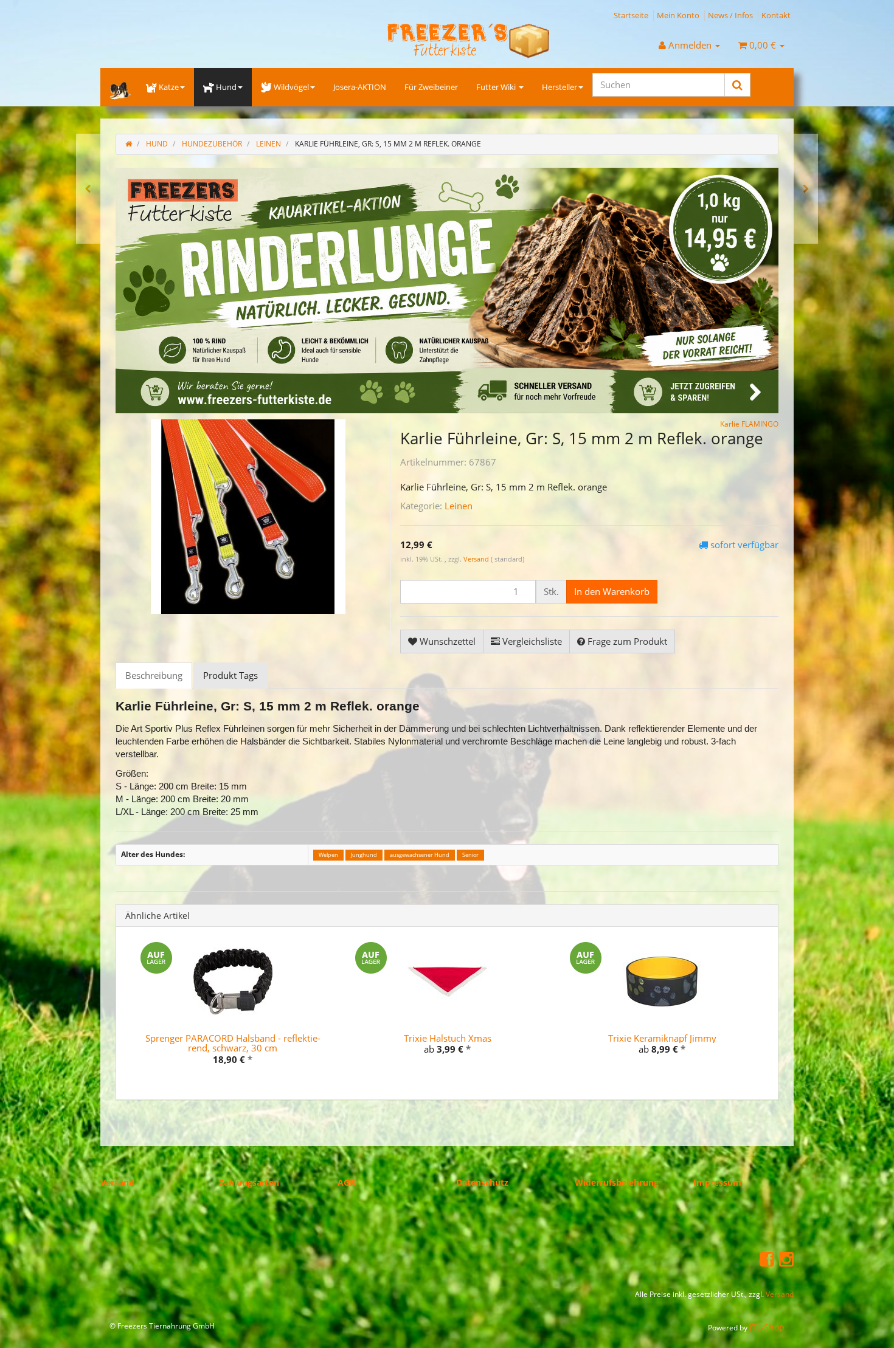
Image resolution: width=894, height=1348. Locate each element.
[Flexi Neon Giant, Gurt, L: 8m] (88, 189)
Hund (226, 86)
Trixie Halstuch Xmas (447, 1037)
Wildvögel (291, 86)
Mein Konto (678, 15)
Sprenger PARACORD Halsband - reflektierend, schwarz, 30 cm (233, 1042)
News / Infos (730, 15)
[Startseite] (128, 144)
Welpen (328, 854)
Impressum (717, 1182)
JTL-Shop (767, 1326)
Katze (169, 86)
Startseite (631, 15)
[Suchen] (737, 85)
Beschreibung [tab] (153, 675)
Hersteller (559, 86)
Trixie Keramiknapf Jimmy (662, 1037)
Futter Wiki (497, 86)
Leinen (459, 506)
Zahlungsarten (249, 1182)
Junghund (364, 854)
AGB (346, 1182)
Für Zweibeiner (431, 86)
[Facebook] (767, 1258)
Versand (477, 558)
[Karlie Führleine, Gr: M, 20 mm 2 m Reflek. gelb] (806, 189)
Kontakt (776, 15)
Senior (470, 854)
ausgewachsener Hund (419, 854)
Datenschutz (482, 1182)
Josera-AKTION (359, 86)
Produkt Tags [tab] (230, 675)
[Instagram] (786, 1258)
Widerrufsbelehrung (617, 1182)
